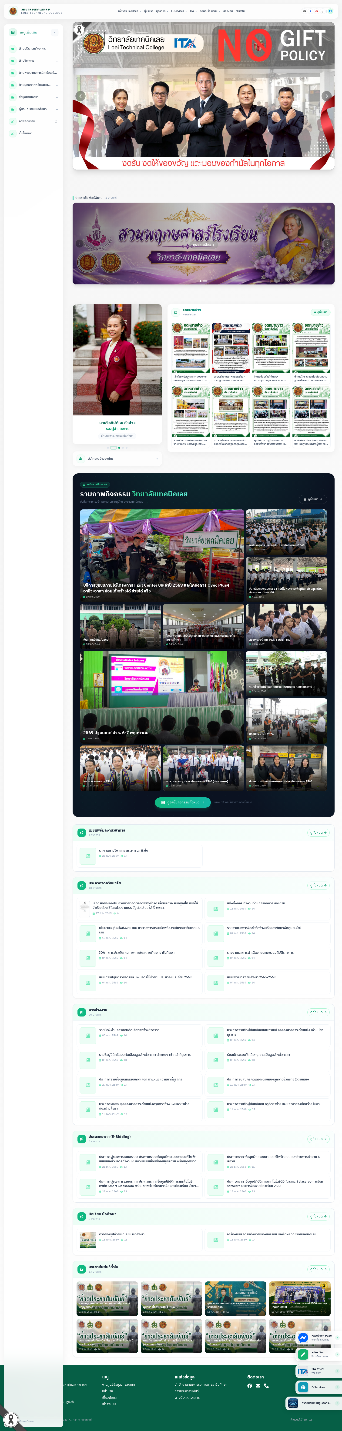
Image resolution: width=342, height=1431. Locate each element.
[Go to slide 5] (209, 164)
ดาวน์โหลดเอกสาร (187, 1397)
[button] (117, 374)
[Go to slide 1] (192, 164)
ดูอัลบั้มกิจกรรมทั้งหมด (184, 802)
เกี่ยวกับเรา (109, 1397)
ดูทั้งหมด (322, 312)
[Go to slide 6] (212, 164)
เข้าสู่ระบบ (109, 1404)
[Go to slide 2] (195, 164)
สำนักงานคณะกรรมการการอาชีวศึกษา (201, 1384)
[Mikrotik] (304, 11)
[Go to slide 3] (200, 164)
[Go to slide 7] (215, 164)
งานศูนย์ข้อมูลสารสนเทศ (118, 1384)
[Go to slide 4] (205, 164)
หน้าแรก (107, 1391)
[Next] (327, 96)
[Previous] (80, 96)
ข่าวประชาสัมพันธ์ (187, 1391)
